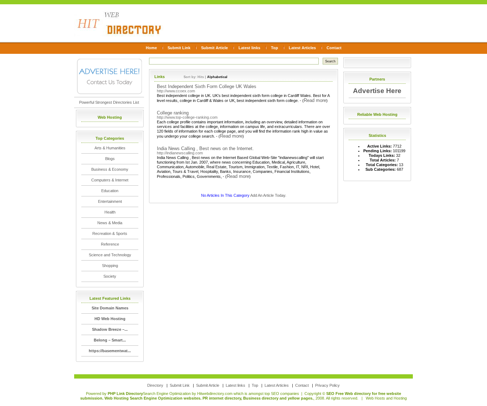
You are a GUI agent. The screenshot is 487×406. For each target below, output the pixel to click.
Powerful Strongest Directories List (109, 102)
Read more (315, 100)
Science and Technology (110, 255)
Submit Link (179, 48)
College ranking (173, 112)
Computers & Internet (109, 180)
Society (109, 276)
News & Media (109, 223)
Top (274, 48)
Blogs (110, 158)
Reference (110, 244)
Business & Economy (109, 169)
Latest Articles (302, 48)
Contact (334, 48)
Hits (201, 77)
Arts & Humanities (109, 148)
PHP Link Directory (125, 393)
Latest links (249, 48)
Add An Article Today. (268, 195)
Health (110, 212)
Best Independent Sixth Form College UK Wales (206, 86)
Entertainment (110, 201)
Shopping (110, 265)
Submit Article (214, 48)
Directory (155, 385)
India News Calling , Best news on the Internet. (205, 148)
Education (109, 191)
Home (151, 48)
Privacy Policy (327, 385)
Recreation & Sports (109, 233)
